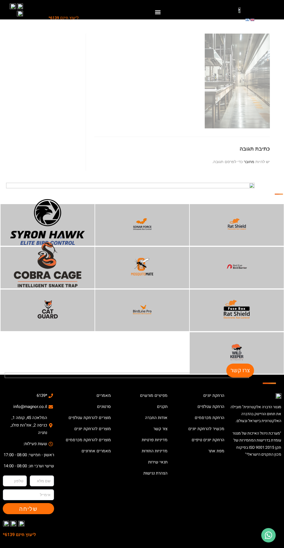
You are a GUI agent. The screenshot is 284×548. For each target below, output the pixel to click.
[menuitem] (252, 19)
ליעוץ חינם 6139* (19, 534)
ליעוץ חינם (64, 18)
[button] (158, 12)
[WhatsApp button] (268, 535)
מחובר (249, 161)
